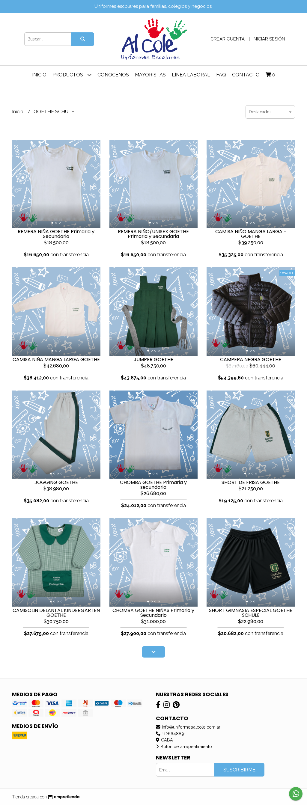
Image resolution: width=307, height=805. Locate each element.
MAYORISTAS (150, 75)
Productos (68, 75)
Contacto (246, 75)
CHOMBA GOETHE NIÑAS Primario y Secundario (153, 613)
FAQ (221, 75)
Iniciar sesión (269, 39)
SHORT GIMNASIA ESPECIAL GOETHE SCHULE (250, 613)
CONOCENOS (113, 75)
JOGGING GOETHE (56, 482)
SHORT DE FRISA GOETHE (251, 482)
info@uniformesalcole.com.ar (190, 726)
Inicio (39, 75)
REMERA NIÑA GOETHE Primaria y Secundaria (56, 234)
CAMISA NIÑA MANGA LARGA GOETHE (56, 359)
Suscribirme (239, 770)
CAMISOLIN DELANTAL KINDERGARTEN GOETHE (56, 613)
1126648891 (173, 733)
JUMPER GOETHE (153, 359)
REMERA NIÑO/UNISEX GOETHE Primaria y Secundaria (153, 234)
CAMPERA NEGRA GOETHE (250, 359)
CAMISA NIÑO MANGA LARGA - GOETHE (250, 234)
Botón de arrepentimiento (185, 746)
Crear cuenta (227, 39)
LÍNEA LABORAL (191, 75)
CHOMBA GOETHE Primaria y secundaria (153, 485)
